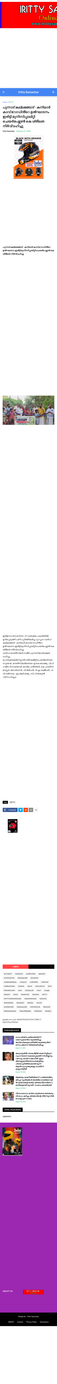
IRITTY (11, 102)
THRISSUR (38, 1011)
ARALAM (42, 974)
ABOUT (11, 1322)
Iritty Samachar (28, 92)
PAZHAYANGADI (10, 1011)
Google (46, 990)
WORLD (48, 1011)
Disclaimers (44, 1322)
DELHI (29, 986)
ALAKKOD (19, 974)
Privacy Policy (31, 1322)
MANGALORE (22, 1007)
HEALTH (7, 994)
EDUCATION (40, 986)
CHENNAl (44, 982)
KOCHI (39, 1003)
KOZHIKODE (9, 1007)
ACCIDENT (8, 974)
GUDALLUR (29, 990)
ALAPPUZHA (30, 974)
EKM (49, 986)
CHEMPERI (34, 982)
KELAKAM (20, 1003)
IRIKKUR (35, 994)
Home (5, 102)
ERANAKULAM (9, 990)
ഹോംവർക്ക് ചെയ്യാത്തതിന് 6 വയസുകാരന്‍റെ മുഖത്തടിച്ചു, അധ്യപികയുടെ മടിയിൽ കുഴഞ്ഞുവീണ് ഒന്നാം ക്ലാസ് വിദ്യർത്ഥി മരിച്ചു (33, 1041)
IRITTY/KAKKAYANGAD (12, 999)
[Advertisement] (28, 59)
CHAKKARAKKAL (10, 982)
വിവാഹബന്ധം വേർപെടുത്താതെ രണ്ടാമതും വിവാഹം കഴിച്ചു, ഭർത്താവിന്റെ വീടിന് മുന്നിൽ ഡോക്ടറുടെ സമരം (35, 1096)
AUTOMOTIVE (9, 978)
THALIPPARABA (25, 1011)
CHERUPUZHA (9, 986)
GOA (20, 990)
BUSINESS (34, 978)
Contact (20, 1322)
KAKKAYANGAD (30, 999)
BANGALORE (22, 978)
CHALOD (23, 982)
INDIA (15, 994)
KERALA (30, 1003)
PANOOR (46, 1007)
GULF (39, 990)
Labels (16, 967)
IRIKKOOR (25, 994)
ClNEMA (21, 986)
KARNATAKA (8, 1003)
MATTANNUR (35, 1007)
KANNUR (43, 999)
